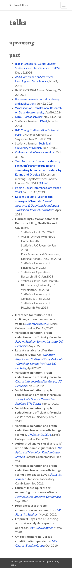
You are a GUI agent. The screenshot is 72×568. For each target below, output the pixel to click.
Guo (18, 5)
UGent (43, 121)
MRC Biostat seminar (28, 116)
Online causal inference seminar (35, 152)
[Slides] (43, 183)
